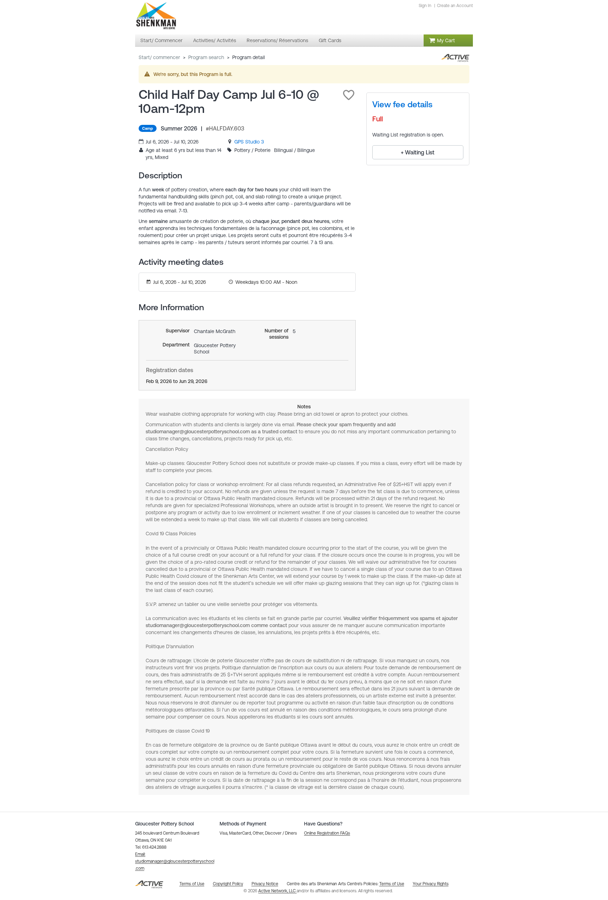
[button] (348, 95)
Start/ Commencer (159, 57)
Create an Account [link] (455, 5)
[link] (249, 142)
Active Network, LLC (277, 890)
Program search (206, 57)
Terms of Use (391, 883)
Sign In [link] (425, 5)
